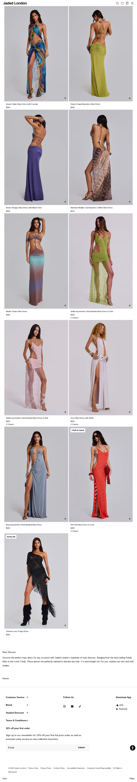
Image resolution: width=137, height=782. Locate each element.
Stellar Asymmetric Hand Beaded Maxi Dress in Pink (27, 418)
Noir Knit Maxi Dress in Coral (82, 525)
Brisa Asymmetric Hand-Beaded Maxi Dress (24, 525)
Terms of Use (33, 768)
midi (131, 661)
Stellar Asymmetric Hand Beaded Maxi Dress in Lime (92, 311)
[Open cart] (127, 3)
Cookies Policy (59, 768)
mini (123, 661)
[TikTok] (80, 706)
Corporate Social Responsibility (99, 768)
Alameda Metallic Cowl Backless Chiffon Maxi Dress (92, 208)
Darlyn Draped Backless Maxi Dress (85, 104)
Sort (5, 778)
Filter (132, 778)
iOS (121, 705)
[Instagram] (64, 706)
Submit (81, 747)
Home (6, 678)
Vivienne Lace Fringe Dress (17, 631)
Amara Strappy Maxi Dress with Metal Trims (24, 208)
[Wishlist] (122, 3)
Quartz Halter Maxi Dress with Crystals (22, 104)
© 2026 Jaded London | (17, 768)
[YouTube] (72, 706)
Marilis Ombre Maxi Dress (16, 311)
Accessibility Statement (76, 768)
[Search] (117, 3)
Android (123, 709)
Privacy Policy (46, 768)
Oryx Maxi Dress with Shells (82, 418)
